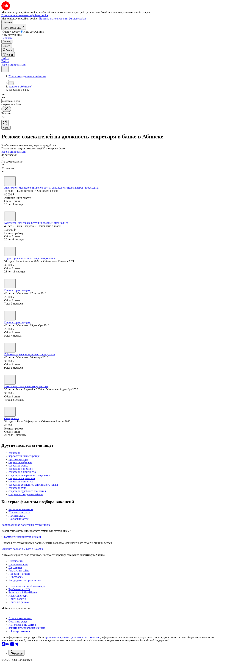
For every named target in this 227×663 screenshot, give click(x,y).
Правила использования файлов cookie (62, 18)
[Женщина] (10, 181)
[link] (7, 50)
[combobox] (17, 101)
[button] (5, 58)
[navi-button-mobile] (5, 69)
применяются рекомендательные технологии (72, 637)
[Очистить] (6, 109)
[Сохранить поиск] (5, 123)
